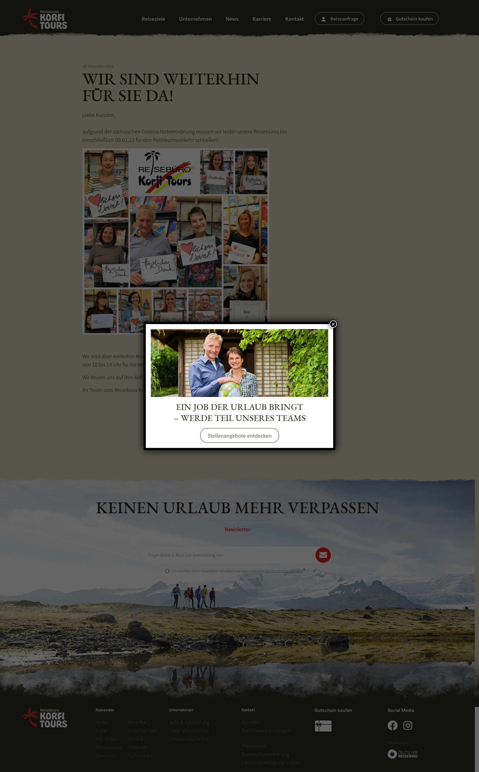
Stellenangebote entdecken (240, 435)
